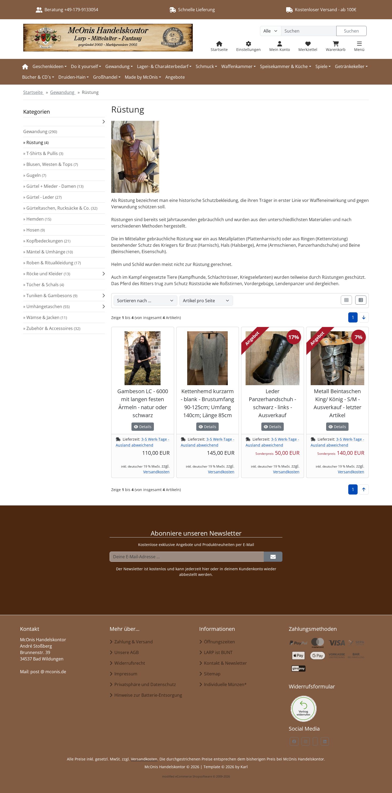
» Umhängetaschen (46, 306)
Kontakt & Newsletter (224, 663)
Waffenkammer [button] (237, 66)
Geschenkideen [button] (48, 66)
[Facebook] (294, 741)
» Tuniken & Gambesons (50, 295)
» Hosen (34, 230)
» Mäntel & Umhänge (48, 252)
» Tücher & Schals (43, 285)
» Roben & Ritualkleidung (52, 263)
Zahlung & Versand (132, 642)
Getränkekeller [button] (350, 66)
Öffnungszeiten (218, 642)
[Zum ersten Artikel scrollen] (364, 489)
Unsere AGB (125, 652)
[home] (25, 66)
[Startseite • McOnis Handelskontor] (108, 39)
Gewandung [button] (117, 66)
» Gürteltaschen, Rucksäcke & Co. (60, 208)
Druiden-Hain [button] (72, 77)
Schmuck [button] (205, 66)
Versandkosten (156, 471)
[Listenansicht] (360, 300)
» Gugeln (34, 175)
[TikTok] (315, 741)
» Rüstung (36, 142)
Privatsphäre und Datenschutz (144, 684)
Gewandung (40, 131)
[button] (64, 121)
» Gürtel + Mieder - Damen (53, 186)
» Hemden (37, 219)
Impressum (124, 674)
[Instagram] (306, 741)
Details (144, 426)
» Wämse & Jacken (45, 317)
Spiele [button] (321, 66)
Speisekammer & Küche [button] (284, 66)
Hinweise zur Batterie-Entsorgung (147, 695)
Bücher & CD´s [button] (36, 77)
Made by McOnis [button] (141, 77)
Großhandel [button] (105, 77)
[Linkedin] (325, 741)
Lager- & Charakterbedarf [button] (162, 66)
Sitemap (211, 674)
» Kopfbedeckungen (46, 241)
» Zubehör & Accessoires (51, 328)
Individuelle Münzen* (224, 684)
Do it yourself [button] (84, 66)
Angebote (175, 77)
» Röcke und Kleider (46, 274)
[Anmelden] (273, 557)
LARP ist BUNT (217, 652)
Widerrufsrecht (128, 663)
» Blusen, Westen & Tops (50, 164)
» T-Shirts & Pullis (43, 153)
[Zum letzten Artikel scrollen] (364, 317)
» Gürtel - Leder (42, 197)
